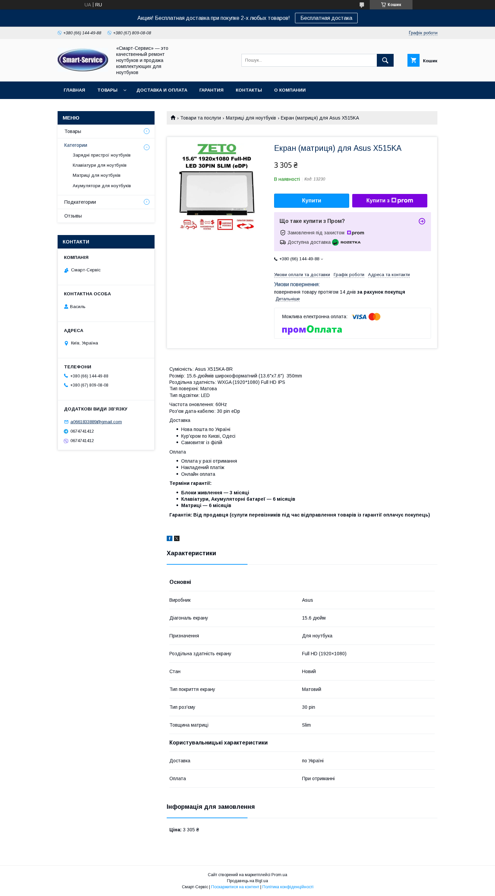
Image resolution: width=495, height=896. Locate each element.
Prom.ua (279, 874)
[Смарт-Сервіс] (83, 70)
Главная (74, 90)
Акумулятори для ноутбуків (102, 185)
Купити (311, 200)
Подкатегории (80, 202)
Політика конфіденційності (288, 887)
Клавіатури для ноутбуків (100, 165)
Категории (75, 145)
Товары (107, 90)
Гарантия (211, 90)
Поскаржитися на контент (235, 887)
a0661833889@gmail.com (96, 421)
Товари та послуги (200, 118)
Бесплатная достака (326, 18)
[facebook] (169, 539)
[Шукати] (385, 60)
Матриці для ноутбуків (251, 118)
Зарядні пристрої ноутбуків (102, 155)
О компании (290, 90)
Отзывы (73, 216)
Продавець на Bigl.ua (247, 880)
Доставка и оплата (161, 90)
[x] (176, 539)
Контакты (249, 90)
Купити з (378, 200)
